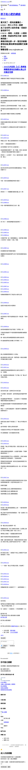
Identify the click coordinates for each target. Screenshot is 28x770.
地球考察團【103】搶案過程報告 (9, 493)
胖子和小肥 (4, 617)
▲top (2, 635)
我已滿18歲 (3, 767)
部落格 (5, 58)
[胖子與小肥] (1, 679)
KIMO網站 (3, 682)
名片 (5, 60)
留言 (16, 626)
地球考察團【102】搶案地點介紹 (9, 491)
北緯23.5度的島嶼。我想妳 (8, 684)
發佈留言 (3, 647)
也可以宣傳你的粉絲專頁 (5, 680)
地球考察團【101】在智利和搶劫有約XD (11, 488)
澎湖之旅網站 (4, 688)
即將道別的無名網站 (6, 689)
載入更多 (3, 638)
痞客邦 (13, 626)
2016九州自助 (14, 632)
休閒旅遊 (13, 53)
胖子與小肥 (3, 677)
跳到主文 (3, 18)
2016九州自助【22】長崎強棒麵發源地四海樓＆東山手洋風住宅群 (15, 69)
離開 (9, 767)
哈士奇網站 (4, 686)
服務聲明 (17, 746)
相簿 (5, 56)
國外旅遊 (12, 630)
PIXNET (7, 745)
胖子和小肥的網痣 (11, 14)
